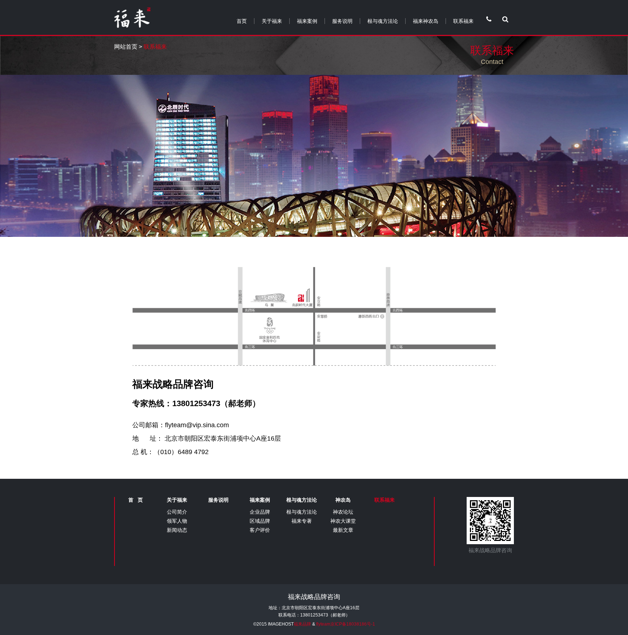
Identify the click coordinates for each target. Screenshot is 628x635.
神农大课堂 (343, 521)
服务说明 (342, 21)
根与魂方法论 (382, 21)
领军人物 (177, 521)
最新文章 (343, 530)
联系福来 (463, 21)
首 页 (135, 500)
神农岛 (343, 500)
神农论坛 (343, 512)
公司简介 (177, 512)
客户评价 (260, 530)
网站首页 (125, 47)
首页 (242, 21)
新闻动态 (177, 530)
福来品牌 (302, 624)
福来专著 (301, 521)
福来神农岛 (425, 21)
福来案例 (307, 21)
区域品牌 (260, 521)
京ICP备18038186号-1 (352, 624)
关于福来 (272, 21)
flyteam (323, 624)
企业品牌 (260, 512)
